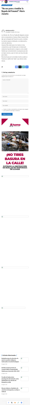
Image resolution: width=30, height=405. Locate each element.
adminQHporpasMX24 (9, 30)
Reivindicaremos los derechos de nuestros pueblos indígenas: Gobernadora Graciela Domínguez (10, 360)
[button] (3, 1)
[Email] (15, 402)
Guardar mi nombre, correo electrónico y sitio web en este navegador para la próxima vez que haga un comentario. (15, 110)
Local (3, 5)
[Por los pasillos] (12, 1)
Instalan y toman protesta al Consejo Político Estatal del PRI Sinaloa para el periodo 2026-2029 (10, 369)
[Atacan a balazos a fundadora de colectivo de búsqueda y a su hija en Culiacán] (24, 389)
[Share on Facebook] (8, 402)
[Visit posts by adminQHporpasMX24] (3, 31)
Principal (9, 5)
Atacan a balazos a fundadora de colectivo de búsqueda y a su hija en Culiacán (11, 389)
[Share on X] (11, 402)
